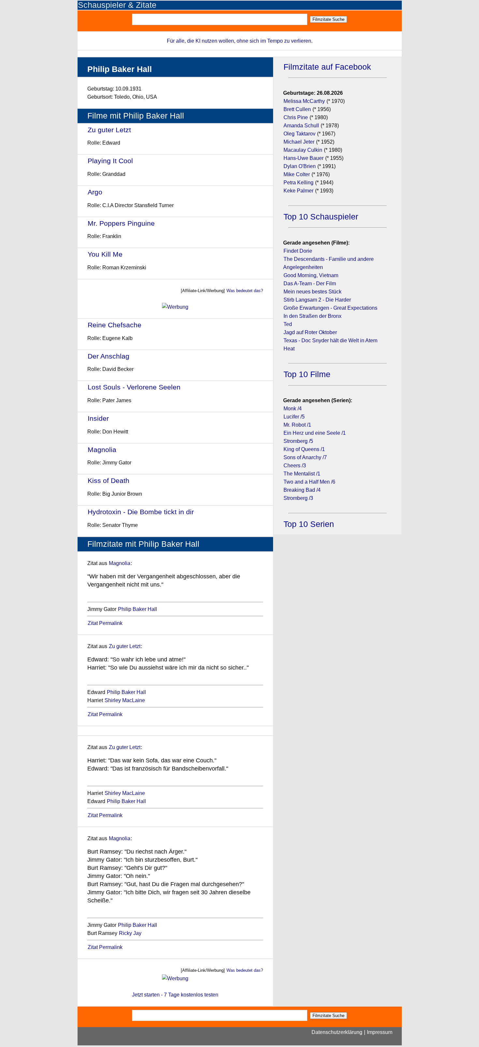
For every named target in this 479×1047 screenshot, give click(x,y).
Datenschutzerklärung (337, 1032)
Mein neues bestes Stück (312, 291)
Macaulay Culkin (302, 150)
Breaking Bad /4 (302, 490)
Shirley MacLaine (125, 700)
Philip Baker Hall (137, 609)
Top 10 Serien (308, 524)
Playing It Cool (110, 160)
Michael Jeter (298, 142)
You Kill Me (105, 254)
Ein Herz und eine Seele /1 (314, 433)
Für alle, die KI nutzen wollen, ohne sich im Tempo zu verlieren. (239, 41)
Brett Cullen (297, 109)
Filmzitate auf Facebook (327, 67)
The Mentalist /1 (301, 473)
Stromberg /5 (298, 441)
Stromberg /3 (298, 498)
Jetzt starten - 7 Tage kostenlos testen (175, 994)
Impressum (379, 1032)
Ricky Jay (130, 933)
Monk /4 (292, 408)
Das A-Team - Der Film (309, 283)
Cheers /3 (294, 465)
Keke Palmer (298, 190)
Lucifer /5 (294, 416)
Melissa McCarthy (304, 101)
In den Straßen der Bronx (312, 316)
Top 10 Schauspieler (320, 216)
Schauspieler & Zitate (117, 5)
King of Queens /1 (304, 449)
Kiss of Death (108, 480)
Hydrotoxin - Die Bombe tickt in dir (141, 512)
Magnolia (102, 449)
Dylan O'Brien (299, 166)
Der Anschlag (108, 356)
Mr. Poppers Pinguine (121, 223)
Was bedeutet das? (244, 290)
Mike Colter (296, 174)
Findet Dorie (297, 251)
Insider (98, 418)
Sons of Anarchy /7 (305, 457)
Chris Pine (295, 117)
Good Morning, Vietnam (310, 275)
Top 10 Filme (306, 374)
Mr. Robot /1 (297, 425)
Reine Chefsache (114, 325)
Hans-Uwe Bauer (303, 158)
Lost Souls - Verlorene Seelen (134, 387)
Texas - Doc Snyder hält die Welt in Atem (330, 340)
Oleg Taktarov (299, 133)
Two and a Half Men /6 (309, 482)
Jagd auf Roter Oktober (310, 332)
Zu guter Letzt (109, 130)
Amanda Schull (301, 125)
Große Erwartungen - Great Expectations (330, 308)
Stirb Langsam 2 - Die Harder (317, 300)
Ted (287, 324)
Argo (95, 192)
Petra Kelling (298, 182)
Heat (289, 348)
